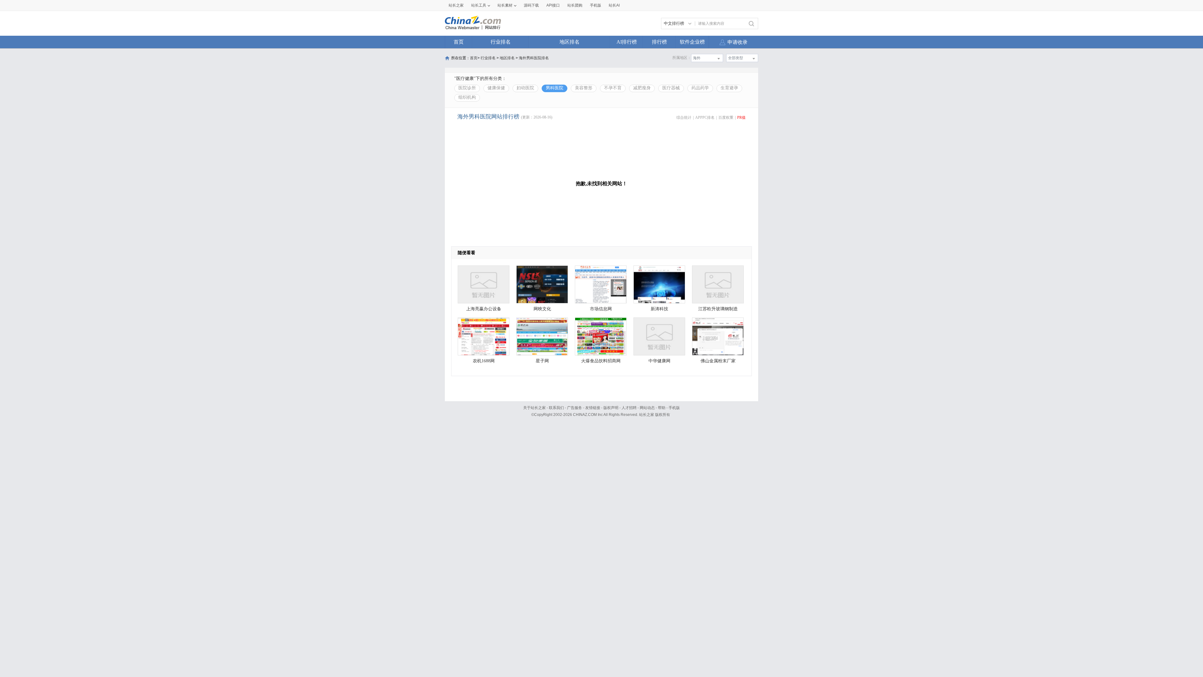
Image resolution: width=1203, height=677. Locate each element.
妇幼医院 (525, 88)
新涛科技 (659, 309)
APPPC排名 (705, 117)
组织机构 (467, 97)
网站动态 (647, 408)
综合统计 (683, 117)
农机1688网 (484, 361)
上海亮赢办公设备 (483, 309)
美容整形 (583, 88)
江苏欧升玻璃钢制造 (718, 309)
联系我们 (556, 408)
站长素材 (505, 5)
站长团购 (574, 5)
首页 (459, 42)
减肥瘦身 (642, 88)
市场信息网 (601, 309)
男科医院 (554, 88)
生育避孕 (729, 88)
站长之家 (456, 5)
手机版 (674, 408)
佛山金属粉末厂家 (718, 361)
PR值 (741, 117)
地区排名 (570, 42)
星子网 (542, 361)
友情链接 (592, 408)
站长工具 (478, 5)
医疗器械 (671, 88)
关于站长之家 (534, 408)
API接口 (553, 5)
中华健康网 (659, 361)
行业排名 (501, 42)
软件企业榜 (692, 42)
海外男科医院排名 (534, 58)
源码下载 (531, 5)
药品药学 (700, 88)
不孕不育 (613, 88)
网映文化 (542, 309)
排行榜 (659, 42)
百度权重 (725, 117)
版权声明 (610, 408)
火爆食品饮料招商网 (601, 361)
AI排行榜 (627, 42)
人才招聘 (629, 408)
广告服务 (574, 408)
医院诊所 (467, 88)
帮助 (661, 408)
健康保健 (496, 88)
